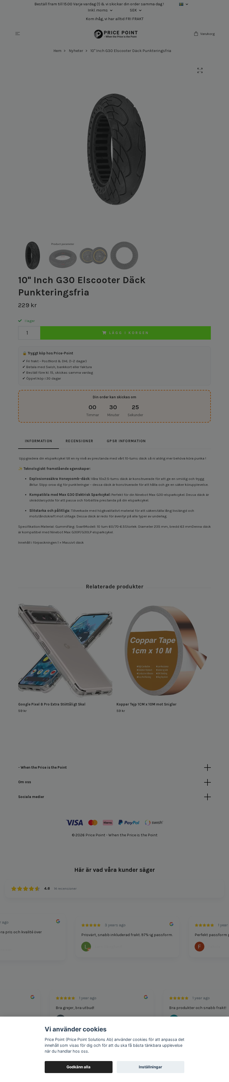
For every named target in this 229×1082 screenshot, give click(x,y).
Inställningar (150, 1067)
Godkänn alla (78, 1067)
